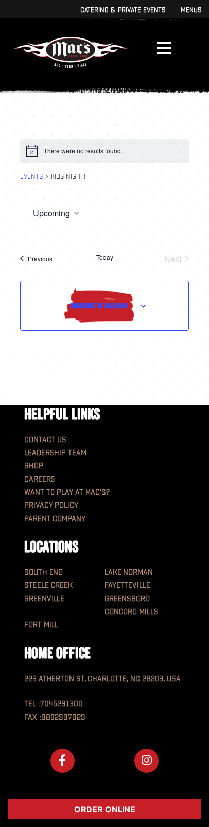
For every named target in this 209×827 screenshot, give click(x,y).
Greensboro (127, 599)
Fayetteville (127, 585)
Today (104, 257)
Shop (33, 466)
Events (31, 176)
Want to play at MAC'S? (67, 492)
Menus (191, 10)
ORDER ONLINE (104, 809)
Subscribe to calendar (99, 305)
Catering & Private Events (122, 10)
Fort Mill (41, 625)
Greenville (44, 599)
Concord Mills (131, 612)
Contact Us (45, 440)
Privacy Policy (51, 505)
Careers (39, 479)
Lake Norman (128, 572)
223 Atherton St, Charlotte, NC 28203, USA (102, 679)
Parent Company (54, 519)
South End (43, 572)
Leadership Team (55, 453)
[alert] (104, 151)
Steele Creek (48, 585)
